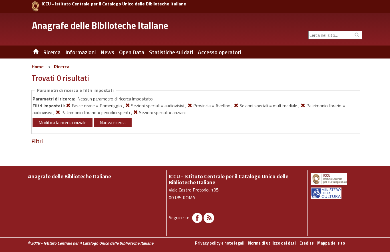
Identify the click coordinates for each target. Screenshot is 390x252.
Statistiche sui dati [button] (171, 52)
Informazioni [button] (80, 52)
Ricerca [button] (52, 52)
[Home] (31, 52)
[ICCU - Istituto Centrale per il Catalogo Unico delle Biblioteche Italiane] (35, 6)
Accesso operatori (219, 52)
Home (38, 66)
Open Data (131, 52)
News (107, 52)
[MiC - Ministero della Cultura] (336, 193)
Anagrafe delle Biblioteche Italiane (100, 25)
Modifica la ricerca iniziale (63, 122)
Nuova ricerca (113, 122)
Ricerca (61, 66)
